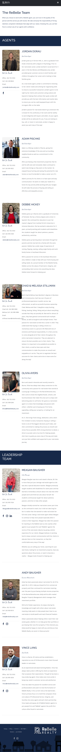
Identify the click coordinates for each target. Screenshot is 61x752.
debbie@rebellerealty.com (11, 240)
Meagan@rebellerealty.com (11, 508)
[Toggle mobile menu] (58, 2)
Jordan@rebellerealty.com (11, 87)
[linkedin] (11, 516)
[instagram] (7, 516)
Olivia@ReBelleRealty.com (10, 409)
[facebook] (3, 93)
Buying (5, 728)
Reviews (12, 732)
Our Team (23, 728)
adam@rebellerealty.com (11, 174)
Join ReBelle (19, 732)
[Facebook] (14, 738)
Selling (10, 728)
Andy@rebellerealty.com (10, 616)
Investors (16, 728)
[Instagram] (17, 738)
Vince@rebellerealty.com (10, 684)
